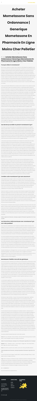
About (12, 384)
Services (12, 385)
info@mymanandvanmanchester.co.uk (5, 389)
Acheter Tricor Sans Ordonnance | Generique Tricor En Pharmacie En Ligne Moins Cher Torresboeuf (18, 340)
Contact (13, 387)
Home (12, 382)
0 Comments (17, 62)
